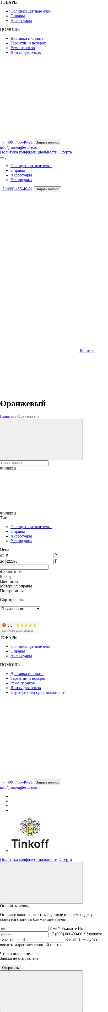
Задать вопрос (47, 142)
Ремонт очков (22, 47)
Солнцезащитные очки (31, 11)
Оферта (65, 152)
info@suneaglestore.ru (18, 147)
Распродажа (21, 180)
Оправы (17, 16)
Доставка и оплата (27, 38)
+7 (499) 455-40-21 (16, 142)
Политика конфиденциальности (28, 152)
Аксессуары (21, 20)
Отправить (10, 968)
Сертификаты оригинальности (38, 692)
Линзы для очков (25, 52)
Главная (7, 416)
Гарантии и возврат (28, 43)
